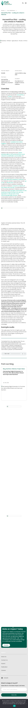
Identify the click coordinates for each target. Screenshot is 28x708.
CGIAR (10, 96)
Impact (3, 663)
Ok (14, 705)
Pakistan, (14, 369)
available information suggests (12, 142)
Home (3, 10)
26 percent (10, 182)
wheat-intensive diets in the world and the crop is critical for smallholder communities (13, 154)
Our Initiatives (11, 10)
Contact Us (4, 660)
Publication (4, 667)
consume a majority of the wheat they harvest (13, 186)
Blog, (4, 369)
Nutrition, (9, 369)
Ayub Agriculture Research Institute (13, 179)
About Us (3, 656)
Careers (3, 670)
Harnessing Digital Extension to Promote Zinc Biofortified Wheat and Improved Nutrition (13, 373)
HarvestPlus (20, 95)
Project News (21, 369)
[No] (26, 703)
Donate (6, 645)
